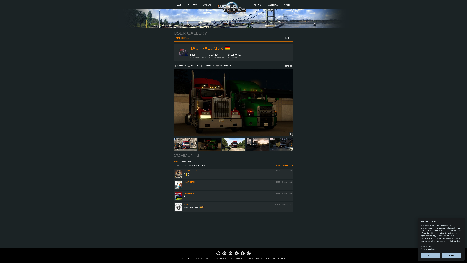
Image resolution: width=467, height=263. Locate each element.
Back (287, 38)
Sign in (176, 161)
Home (179, 5)
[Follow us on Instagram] (248, 253)
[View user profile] (182, 57)
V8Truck (187, 204)
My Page (207, 5)
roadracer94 (189, 182)
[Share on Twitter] (286, 65)
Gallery (192, 5)
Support (186, 259)
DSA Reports (237, 259)
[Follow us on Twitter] (236, 253)
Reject (451, 255)
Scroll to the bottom (284, 165)
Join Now (273, 5)
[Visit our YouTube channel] (230, 253)
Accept (431, 255)
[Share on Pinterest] (288, 65)
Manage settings (428, 249)
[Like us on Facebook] (242, 253)
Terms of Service (201, 259)
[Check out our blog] (218, 253)
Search (258, 5)
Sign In (287, 5)
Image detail (182, 38)
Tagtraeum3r (206, 48)
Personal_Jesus (190, 171)
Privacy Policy (221, 259)
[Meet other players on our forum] (224, 253)
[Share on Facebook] (291, 65)
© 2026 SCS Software (275, 259)
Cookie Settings (254, 259)
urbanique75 (189, 193)
